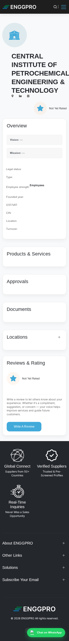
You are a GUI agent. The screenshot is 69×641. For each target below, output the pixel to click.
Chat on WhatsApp (49, 632)
